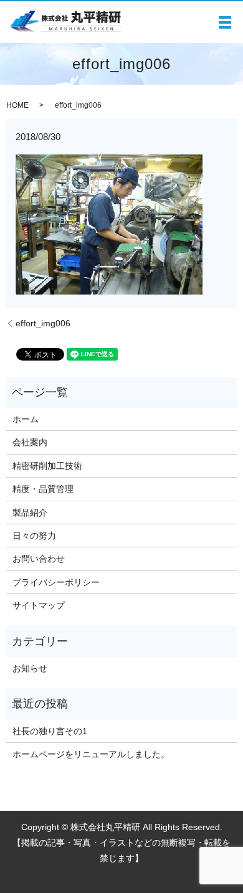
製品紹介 (29, 512)
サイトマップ (38, 605)
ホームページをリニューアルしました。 (90, 754)
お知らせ (29, 668)
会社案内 (29, 442)
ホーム (25, 419)
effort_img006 (43, 323)
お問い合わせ (38, 559)
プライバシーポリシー (56, 582)
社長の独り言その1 (49, 731)
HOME (17, 105)
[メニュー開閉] (225, 22)
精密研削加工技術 (47, 466)
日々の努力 (34, 536)
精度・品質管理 (43, 489)
